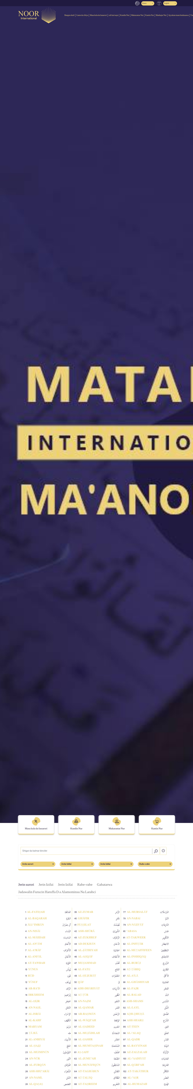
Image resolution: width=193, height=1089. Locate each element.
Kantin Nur (149, 15)
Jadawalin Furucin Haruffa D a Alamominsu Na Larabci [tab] (57, 892)
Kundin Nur (124, 15)
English (166, 3)
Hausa (144, 3)
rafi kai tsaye (113, 15)
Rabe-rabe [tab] (84, 885)
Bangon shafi (69, 15)
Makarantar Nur (137, 15)
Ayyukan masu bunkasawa (178, 15)
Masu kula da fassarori (98, 15)
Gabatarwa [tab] (104, 885)
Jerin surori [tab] (26, 885)
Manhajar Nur (161, 15)
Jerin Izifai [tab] (46, 885)
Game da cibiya (82, 15)
